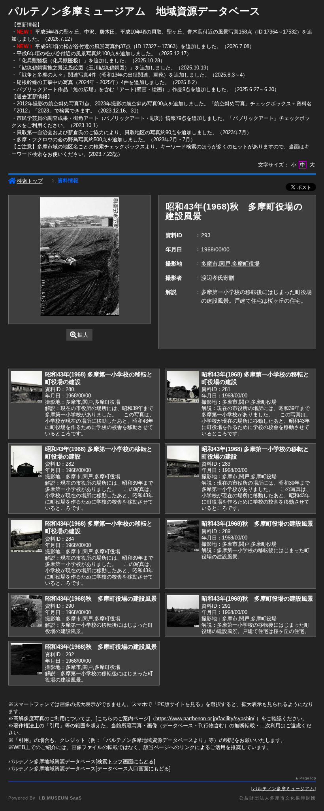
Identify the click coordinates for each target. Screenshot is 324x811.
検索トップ (30, 181)
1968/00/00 (215, 249)
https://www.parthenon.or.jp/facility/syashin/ (204, 718)
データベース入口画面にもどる (133, 769)
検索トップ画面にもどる (125, 761)
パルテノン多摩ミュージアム (284, 788)
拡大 (83, 335)
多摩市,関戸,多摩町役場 (230, 263)
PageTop (308, 778)
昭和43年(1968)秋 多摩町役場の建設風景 (257, 523)
